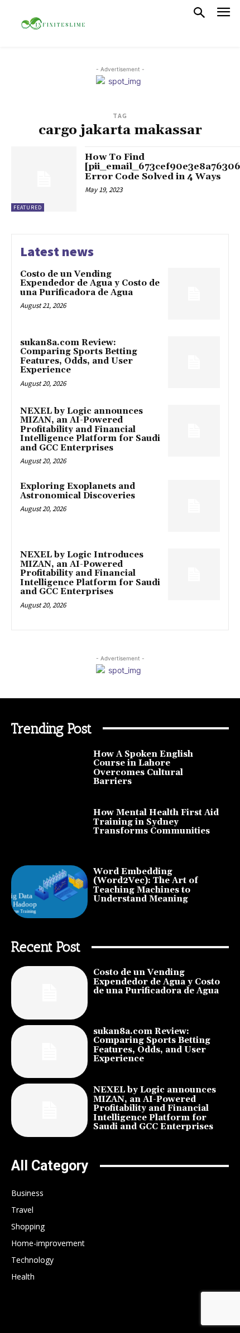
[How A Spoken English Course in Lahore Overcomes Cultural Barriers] (49, 774)
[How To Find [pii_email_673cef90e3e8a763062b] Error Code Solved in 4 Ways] (43, 179)
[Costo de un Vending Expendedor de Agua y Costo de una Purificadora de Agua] (194, 294)
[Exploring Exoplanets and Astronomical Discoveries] (194, 506)
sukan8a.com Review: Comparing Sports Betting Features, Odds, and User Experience (78, 356)
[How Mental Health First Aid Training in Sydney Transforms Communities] (49, 833)
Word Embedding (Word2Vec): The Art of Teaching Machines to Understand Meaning (145, 885)
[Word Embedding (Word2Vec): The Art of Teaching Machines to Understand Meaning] (49, 892)
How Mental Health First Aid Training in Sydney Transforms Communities (156, 821)
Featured (27, 207)
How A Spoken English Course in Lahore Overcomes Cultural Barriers (143, 768)
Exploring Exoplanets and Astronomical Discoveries (77, 491)
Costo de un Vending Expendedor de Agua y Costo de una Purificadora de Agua (90, 283)
